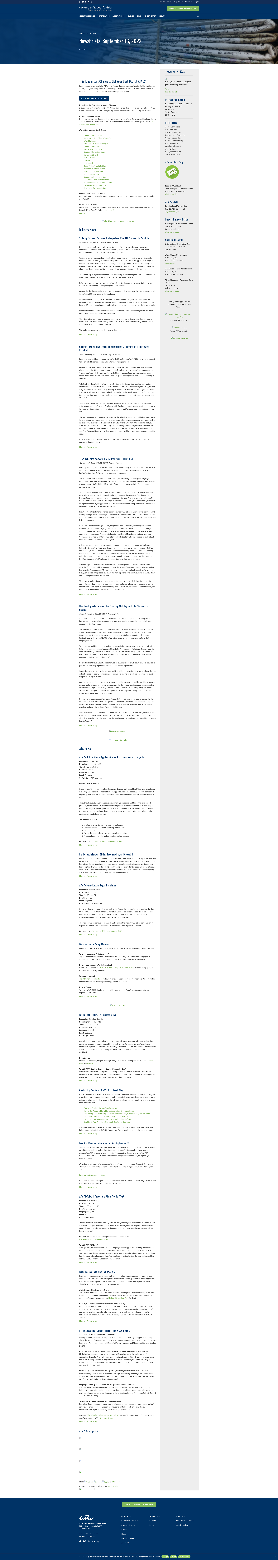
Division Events (89, 157)
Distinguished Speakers (93, 149)
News (139, 16)
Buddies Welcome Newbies (94, 169)
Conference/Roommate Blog (95, 177)
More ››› (82, 214)
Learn (167, 263)
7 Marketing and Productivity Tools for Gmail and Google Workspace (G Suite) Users (117, 1114)
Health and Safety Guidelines (95, 188)
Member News (83, 50)
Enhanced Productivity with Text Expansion (100, 1108)
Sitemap (152, 1525)
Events (131, 16)
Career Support (118, 16)
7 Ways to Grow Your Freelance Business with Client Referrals (108, 1119)
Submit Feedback (183, 1525)
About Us (162, 16)
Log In (197, 2)
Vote (167, 89)
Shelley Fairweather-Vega (118, 1298)
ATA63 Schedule (90, 141)
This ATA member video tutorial (91, 979)
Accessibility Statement (185, 1521)
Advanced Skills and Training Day (96, 144)
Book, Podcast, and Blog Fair (95, 166)
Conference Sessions (92, 146)
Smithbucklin (113, 1486)
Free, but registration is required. (92, 1175)
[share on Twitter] (106, 1482)
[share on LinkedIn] (98, 1482)
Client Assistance (87, 16)
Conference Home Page (93, 135)
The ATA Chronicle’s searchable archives (103, 1415)
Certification (104, 16)
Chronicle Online (106, 1418)
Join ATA (162, 2)
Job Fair (87, 160)
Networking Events (91, 155)
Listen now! (109, 210)
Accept (165, 1557)
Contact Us (188, 2)
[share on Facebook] (88, 1482)
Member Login (154, 1516)
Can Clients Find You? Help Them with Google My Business (107, 1122)
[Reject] (275, 1557)
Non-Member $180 (115, 841)
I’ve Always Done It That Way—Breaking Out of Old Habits (106, 1116)
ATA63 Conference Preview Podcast (98, 183)
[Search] (198, 16)
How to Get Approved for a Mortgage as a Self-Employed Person (109, 1111)
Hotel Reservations (91, 174)
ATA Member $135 (98, 841)
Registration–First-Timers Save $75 (97, 138)
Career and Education (129, 1521)
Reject (173, 1557)
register (90, 1063)
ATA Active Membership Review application (117, 968)
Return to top (92, 335)
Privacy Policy (181, 1516)
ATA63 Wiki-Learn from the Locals (97, 180)
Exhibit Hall (88, 163)
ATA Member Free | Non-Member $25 (94, 1239)
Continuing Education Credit (94, 152)
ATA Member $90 (98, 931)
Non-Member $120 (114, 931)
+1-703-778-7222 (89, 1536)
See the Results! (171, 92)
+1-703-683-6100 (91, 1534)
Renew (169, 2)
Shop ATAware (178, 2)
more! (172, 263)
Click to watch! (171, 194)
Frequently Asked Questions (95, 185)
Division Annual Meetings (93, 171)
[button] (183, 8)
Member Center (150, 16)
